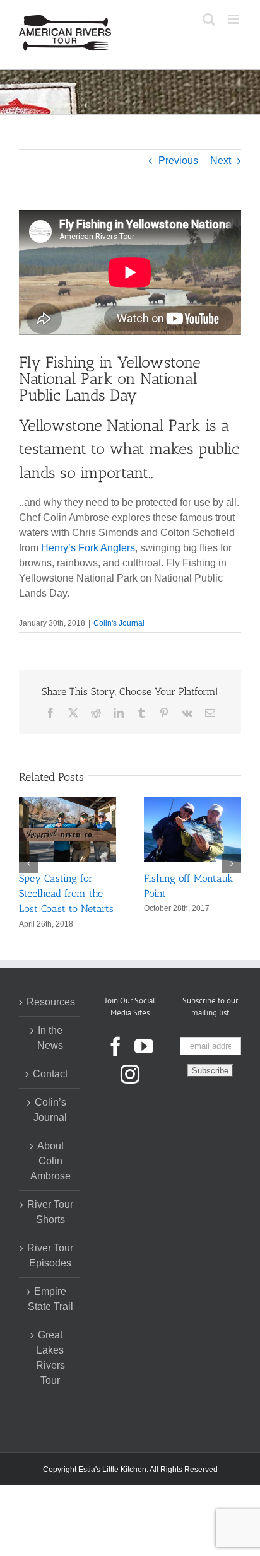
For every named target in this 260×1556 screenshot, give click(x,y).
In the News (50, 1037)
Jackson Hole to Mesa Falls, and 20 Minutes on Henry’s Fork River (102, 893)
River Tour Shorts (50, 1211)
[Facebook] (115, 1045)
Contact (50, 1073)
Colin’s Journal (50, 1109)
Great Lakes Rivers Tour (50, 1357)
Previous (178, 160)
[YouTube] (143, 1045)
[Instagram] (130, 1073)
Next (220, 160)
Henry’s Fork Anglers (88, 547)
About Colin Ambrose (50, 1160)
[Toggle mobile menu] (234, 19)
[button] (28, 862)
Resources (50, 1001)
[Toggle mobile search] (209, 19)
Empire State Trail (50, 1298)
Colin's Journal (119, 623)
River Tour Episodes (50, 1255)
